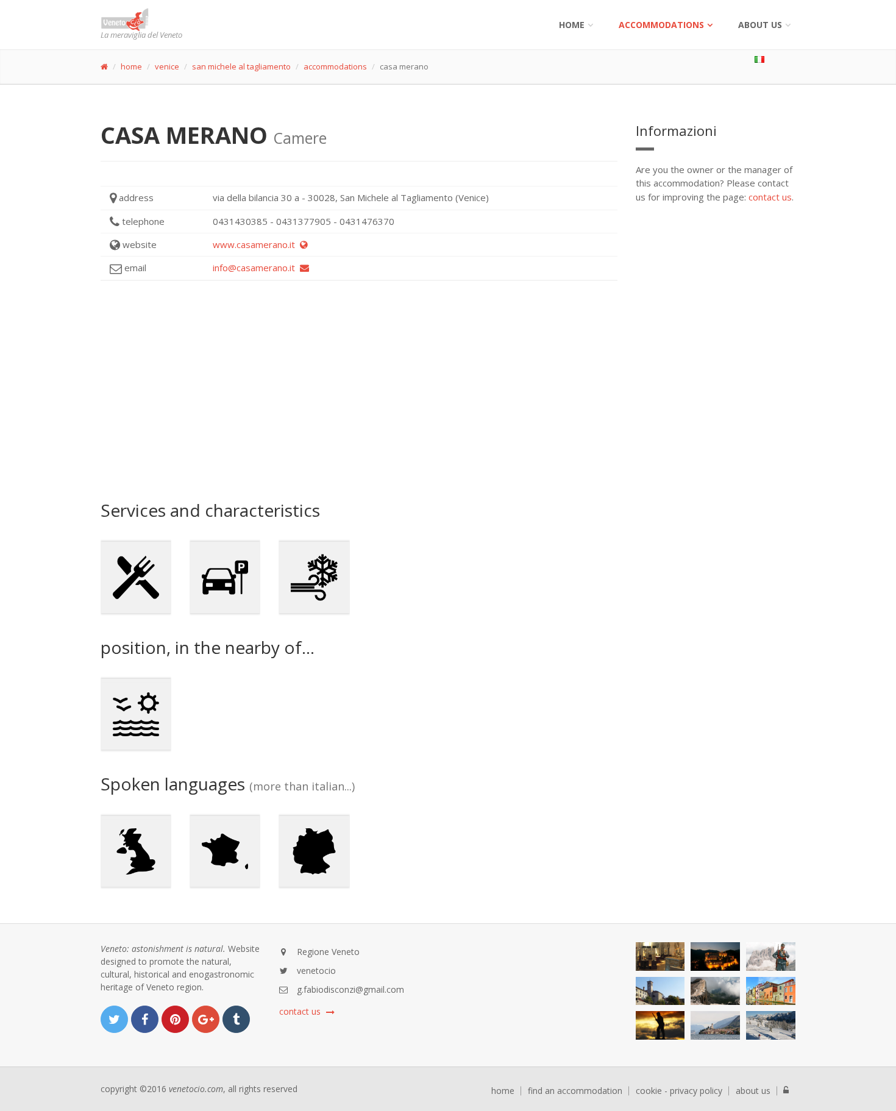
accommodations (661, 24)
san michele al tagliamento (241, 66)
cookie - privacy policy (679, 1091)
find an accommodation (575, 1091)
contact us (770, 197)
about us (753, 1091)
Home (572, 24)
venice (167, 66)
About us (760, 24)
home (131, 66)
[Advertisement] (359, 390)
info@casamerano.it (256, 267)
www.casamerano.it (256, 244)
